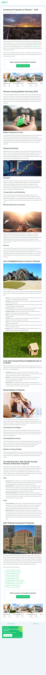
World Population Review (35, 46)
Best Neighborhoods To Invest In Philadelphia (15, 582)
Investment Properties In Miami (12, 577)
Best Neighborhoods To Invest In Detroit (14, 583)
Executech (7, 242)
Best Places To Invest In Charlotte (13, 585)
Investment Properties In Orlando (13, 573)
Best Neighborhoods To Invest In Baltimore (15, 580)
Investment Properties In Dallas (12, 578)
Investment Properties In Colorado (13, 570)
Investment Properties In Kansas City (13, 572)
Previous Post (10, 623)
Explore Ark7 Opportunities (23, 65)
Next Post (36, 623)
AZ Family (16, 43)
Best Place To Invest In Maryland (13, 587)
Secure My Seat (7, 635)
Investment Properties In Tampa (12, 575)
